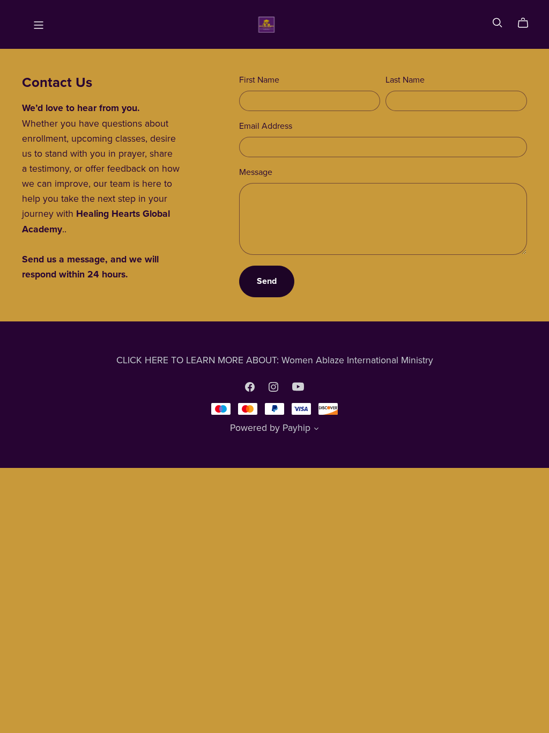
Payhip (296, 428)
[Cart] (527, 23)
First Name (259, 80)
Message (255, 172)
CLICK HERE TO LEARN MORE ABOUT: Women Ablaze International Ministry (274, 360)
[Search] (497, 23)
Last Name (405, 80)
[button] (316, 430)
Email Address (265, 126)
